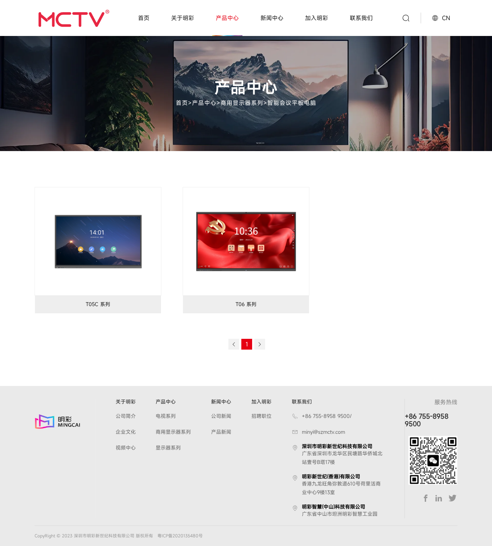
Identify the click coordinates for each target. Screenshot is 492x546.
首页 (143, 18)
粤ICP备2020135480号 (180, 535)
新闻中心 (271, 18)
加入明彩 (316, 18)
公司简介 (126, 416)
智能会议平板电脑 (291, 102)
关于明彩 (182, 18)
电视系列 (166, 416)
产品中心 (227, 18)
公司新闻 (221, 416)
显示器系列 (168, 447)
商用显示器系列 (241, 102)
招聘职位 (261, 416)
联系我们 (361, 18)
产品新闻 (221, 431)
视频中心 (126, 447)
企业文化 (126, 431)
